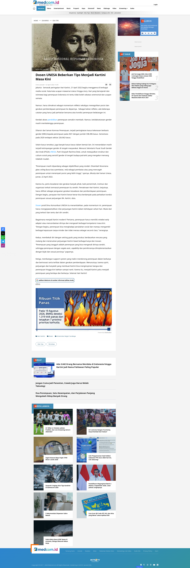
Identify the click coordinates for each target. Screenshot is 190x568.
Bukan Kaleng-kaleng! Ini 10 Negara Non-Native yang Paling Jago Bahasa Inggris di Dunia (144, 85)
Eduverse (41, 8)
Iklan (94, 551)
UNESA (53, 152)
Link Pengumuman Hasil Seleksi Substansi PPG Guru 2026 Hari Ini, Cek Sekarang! (100, 458)
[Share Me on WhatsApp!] (3, 237)
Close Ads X (139, 567)
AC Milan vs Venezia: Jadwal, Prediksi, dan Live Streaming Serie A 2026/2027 (58, 430)
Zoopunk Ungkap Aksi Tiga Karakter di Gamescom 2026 (58, 486)
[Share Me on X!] (3, 233)
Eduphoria (72, 13)
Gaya (83, 8)
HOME (36, 21)
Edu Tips (87, 13)
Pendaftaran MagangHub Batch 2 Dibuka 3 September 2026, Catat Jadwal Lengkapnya (100, 485)
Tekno (49, 8)
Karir (156, 551)
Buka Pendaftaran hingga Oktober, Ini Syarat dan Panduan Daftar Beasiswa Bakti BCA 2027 (143, 95)
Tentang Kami (70, 551)
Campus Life (106, 13)
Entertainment (59, 8)
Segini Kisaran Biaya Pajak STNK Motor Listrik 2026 (56, 459)
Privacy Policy (147, 551)
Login (156, 4)
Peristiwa (52, 344)
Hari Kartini (41, 336)
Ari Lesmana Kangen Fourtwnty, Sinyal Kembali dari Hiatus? (100, 431)
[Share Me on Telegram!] (3, 241)
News (99, 8)
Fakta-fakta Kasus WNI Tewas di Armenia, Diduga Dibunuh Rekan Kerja (57, 541)
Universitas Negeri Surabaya (66, 336)
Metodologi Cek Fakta (124, 551)
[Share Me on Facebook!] (3, 229)
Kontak (80, 551)
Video (114, 8)
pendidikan (53, 119)
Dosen (38, 205)
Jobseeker (117, 13)
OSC (112, 13)
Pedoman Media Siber (106, 551)
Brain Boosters (96, 13)
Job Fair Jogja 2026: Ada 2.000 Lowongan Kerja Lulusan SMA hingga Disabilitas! (142, 76)
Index (132, 8)
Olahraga (107, 8)
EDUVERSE (45, 21)
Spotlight (80, 13)
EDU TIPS (56, 21)
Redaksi (87, 551)
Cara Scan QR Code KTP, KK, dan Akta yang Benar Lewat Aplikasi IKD (101, 514)
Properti (76, 8)
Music (69, 8)
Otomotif (91, 8)
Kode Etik (137, 551)
